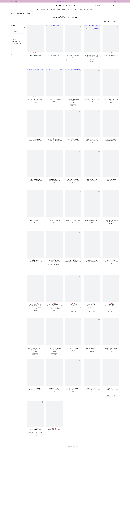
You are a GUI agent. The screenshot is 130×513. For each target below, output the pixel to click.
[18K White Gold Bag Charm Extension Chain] (111, 331)
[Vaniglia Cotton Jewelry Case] (54, 163)
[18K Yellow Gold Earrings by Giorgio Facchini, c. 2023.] (73, 244)
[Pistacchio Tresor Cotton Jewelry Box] (111, 82)
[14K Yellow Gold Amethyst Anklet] (111, 38)
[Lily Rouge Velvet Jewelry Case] (92, 203)
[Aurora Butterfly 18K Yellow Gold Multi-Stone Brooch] (35, 244)
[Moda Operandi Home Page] (65, 5)
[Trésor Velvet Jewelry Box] (73, 123)
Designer (13, 48)
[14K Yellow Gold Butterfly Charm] (92, 82)
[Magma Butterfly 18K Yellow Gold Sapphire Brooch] (111, 203)
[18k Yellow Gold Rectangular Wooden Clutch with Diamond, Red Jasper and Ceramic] (35, 414)
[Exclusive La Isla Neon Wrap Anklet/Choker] (73, 82)
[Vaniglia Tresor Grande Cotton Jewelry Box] (35, 372)
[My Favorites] (115, 5)
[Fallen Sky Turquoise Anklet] (73, 331)
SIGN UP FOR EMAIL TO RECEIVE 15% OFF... (65, 1)
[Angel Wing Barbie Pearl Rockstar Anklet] (35, 82)
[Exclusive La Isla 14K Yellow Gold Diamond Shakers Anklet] (111, 288)
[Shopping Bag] (118, 5)
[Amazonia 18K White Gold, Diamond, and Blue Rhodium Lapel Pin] (111, 372)
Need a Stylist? (116, 1)
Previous (70, 446)
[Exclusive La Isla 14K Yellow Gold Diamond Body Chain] (54, 331)
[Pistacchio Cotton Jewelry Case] (73, 203)
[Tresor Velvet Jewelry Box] (111, 123)
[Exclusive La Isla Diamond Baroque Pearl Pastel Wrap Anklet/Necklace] (73, 288)
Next (77, 446)
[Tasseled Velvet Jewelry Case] (54, 38)
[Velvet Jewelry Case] (111, 163)
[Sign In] (113, 5)
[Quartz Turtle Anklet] (54, 414)
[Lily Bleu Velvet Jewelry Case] (73, 38)
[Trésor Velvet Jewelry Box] (35, 38)
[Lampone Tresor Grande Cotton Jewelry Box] (54, 372)
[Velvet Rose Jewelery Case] (73, 163)
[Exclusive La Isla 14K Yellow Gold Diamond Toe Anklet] (35, 331)
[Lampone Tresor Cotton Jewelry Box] (92, 372)
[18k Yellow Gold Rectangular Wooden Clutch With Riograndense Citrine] (35, 288)
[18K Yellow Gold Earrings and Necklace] (92, 244)
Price (12, 54)
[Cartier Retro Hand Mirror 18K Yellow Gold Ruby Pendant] (92, 331)
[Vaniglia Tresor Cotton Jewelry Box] (73, 372)
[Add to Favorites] (42, 26)
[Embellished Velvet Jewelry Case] (54, 82)
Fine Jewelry (14, 34)
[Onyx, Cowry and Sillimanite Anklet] (54, 123)
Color (12, 51)
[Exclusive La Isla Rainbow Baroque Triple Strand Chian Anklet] (92, 288)
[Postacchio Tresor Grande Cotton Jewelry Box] (35, 123)
